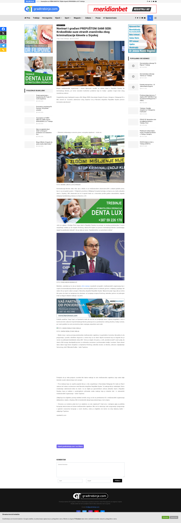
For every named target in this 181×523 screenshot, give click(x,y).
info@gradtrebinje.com (92, 507)
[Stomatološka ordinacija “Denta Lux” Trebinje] (133, 76)
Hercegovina (47, 18)
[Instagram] (140, 18)
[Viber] (3, 41)
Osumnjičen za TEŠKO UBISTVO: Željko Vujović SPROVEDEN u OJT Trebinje (63, 1)
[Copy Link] (3, 50)
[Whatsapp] (3, 37)
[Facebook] (136, 18)
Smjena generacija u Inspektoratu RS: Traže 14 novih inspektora (43, 97)
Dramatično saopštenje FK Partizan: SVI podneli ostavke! (44, 108)
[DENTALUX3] (90, 223)
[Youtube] (143, 18)
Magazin (77, 18)
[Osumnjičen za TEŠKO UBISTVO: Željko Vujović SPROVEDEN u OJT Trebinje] (30, 120)
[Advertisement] (90, 118)
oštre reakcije (85, 286)
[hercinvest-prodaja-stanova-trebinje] (90, 317)
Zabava (88, 18)
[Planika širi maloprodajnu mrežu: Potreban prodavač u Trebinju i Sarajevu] (133, 133)
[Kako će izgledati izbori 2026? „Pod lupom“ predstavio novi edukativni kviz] (30, 131)
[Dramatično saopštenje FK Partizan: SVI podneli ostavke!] (30, 109)
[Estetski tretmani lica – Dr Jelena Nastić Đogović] (133, 87)
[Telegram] (3, 46)
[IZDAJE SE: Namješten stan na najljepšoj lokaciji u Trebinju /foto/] (133, 122)
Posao (98, 18)
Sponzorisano (111, 18)
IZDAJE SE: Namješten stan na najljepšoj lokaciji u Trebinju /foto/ (148, 121)
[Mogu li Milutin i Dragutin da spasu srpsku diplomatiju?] (30, 144)
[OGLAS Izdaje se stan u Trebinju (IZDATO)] (133, 144)
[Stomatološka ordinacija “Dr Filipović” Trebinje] (133, 65)
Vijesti (57, 18)
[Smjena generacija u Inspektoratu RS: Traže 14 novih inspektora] (30, 98)
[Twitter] (138, 18)
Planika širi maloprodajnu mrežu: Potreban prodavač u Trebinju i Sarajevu (148, 132)
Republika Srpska (61, 25)
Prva (28, 18)
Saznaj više (174, 517)
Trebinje (36, 18)
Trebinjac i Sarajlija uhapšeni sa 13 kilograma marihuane (147, 110)
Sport (67, 18)
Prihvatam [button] (165, 517)
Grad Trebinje (64, 39)
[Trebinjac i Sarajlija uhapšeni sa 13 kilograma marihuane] (133, 110)
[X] (3, 33)
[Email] (145, 18)
